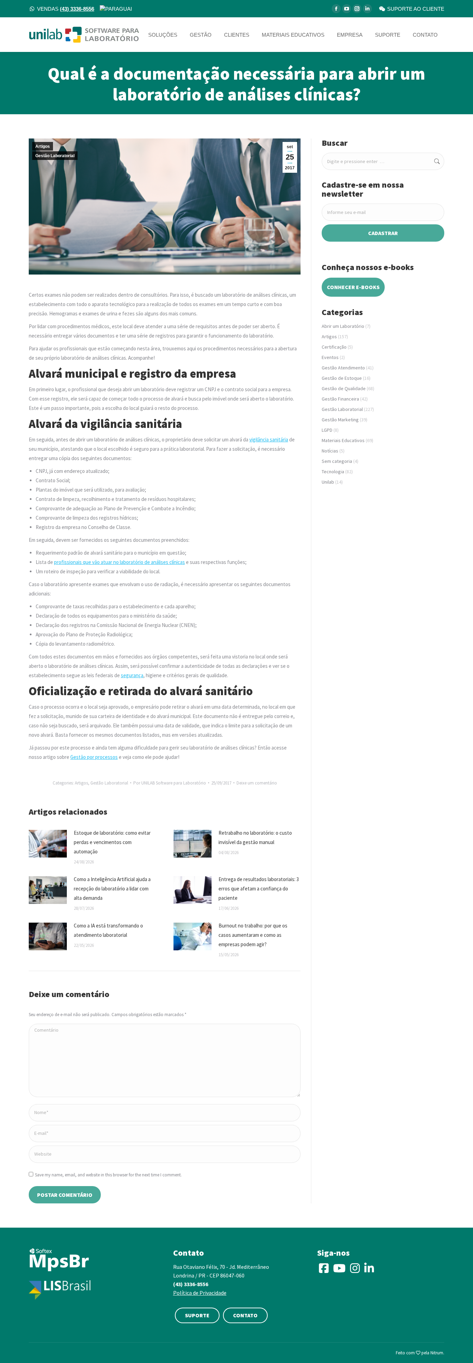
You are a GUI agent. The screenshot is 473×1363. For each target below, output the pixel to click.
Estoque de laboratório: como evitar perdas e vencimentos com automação (112, 842)
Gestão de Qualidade (344, 388)
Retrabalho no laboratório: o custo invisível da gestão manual (255, 837)
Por (169, 783)
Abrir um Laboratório (343, 326)
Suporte (197, 1315)
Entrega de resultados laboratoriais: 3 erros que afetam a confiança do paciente (258, 888)
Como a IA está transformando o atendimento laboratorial (108, 930)
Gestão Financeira (340, 399)
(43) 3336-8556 (190, 1284)
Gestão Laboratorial (54, 155)
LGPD (327, 430)
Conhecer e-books (353, 287)
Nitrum (436, 1353)
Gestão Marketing (340, 419)
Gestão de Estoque (342, 378)
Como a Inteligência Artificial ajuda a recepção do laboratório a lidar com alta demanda (112, 888)
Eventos (330, 357)
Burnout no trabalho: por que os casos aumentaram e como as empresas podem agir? (252, 935)
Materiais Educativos (343, 440)
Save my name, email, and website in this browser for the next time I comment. (108, 1175)
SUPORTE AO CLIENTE (415, 9)
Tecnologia (333, 471)
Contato (245, 1315)
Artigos (42, 146)
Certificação (334, 347)
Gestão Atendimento (343, 368)
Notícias (330, 451)
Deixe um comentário (257, 783)
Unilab (328, 482)
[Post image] (48, 844)
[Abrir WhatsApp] (455, 1345)
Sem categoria (337, 461)
